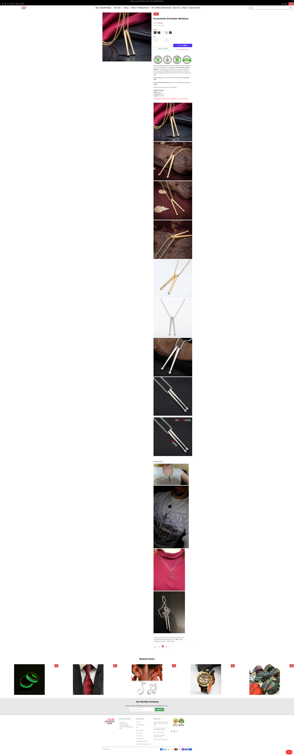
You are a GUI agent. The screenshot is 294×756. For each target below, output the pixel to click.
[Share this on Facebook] (159, 647)
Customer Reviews (140, 724)
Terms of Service (140, 730)
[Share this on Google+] (166, 647)
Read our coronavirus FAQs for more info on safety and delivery (147, 1)
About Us (134, 8)
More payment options (182, 49)
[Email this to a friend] (170, 647)
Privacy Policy (139, 735)
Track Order (176, 8)
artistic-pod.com (159, 739)
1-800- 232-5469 (160, 732)
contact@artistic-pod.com (159, 729)
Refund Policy (139, 733)
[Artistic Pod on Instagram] (5, 3)
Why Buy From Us (143, 8)
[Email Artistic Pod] (8, 3)
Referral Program (140, 738)
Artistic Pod (107, 749)
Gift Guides (117, 8)
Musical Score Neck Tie (265, 679)
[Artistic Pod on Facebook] (2, 3)
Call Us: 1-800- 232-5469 (17, 3)
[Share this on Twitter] (155, 647)
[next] (149, 37)
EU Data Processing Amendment (143, 744)
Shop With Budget (105, 8)
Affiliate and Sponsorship (163, 8)
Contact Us (184, 8)
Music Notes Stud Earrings (147, 679)
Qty (154, 36)
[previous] (104, 37)
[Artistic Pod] (23, 7)
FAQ (153, 8)
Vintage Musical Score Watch (206, 679)
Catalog (126, 8)
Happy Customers (194, 8)
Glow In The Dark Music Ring (29, 679)
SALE (97, 8)
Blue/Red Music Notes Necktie (88, 679)
